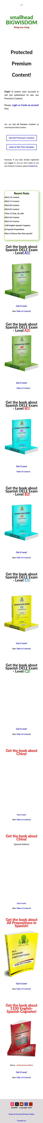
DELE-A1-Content (11, 221)
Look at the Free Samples (21, 147)
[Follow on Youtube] (21, 1104)
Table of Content (23, 311)
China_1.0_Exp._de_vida (14, 213)
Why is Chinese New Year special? (18, 233)
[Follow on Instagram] (12, 1104)
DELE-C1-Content (11, 201)
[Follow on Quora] (31, 1104)
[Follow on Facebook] (26, 1104)
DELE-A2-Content (11, 217)
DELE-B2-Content (11, 205)
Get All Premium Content (21, 138)
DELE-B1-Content (11, 209)
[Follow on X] (17, 1104)
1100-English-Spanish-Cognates (17, 225)
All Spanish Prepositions (14, 229)
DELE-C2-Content (11, 197)
